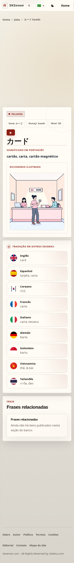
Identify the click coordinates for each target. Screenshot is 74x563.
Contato (21, 545)
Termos (40, 534)
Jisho (17, 19)
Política (28, 534)
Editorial (8, 545)
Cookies (53, 534)
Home (65, 6)
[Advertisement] (37, 65)
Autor (16, 534)
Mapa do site (37, 545)
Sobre (6, 534)
